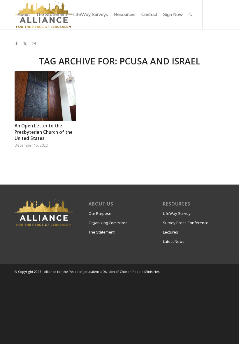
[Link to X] (25, 43)
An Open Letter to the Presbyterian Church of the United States (44, 132)
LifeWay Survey (177, 213)
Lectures (170, 232)
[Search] (190, 14)
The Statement (102, 232)
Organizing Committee (108, 222)
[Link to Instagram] (33, 43)
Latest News (173, 241)
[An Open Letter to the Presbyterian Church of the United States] (45, 96)
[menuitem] (24, 14)
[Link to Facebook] (16, 43)
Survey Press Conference (185, 222)
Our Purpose (100, 213)
